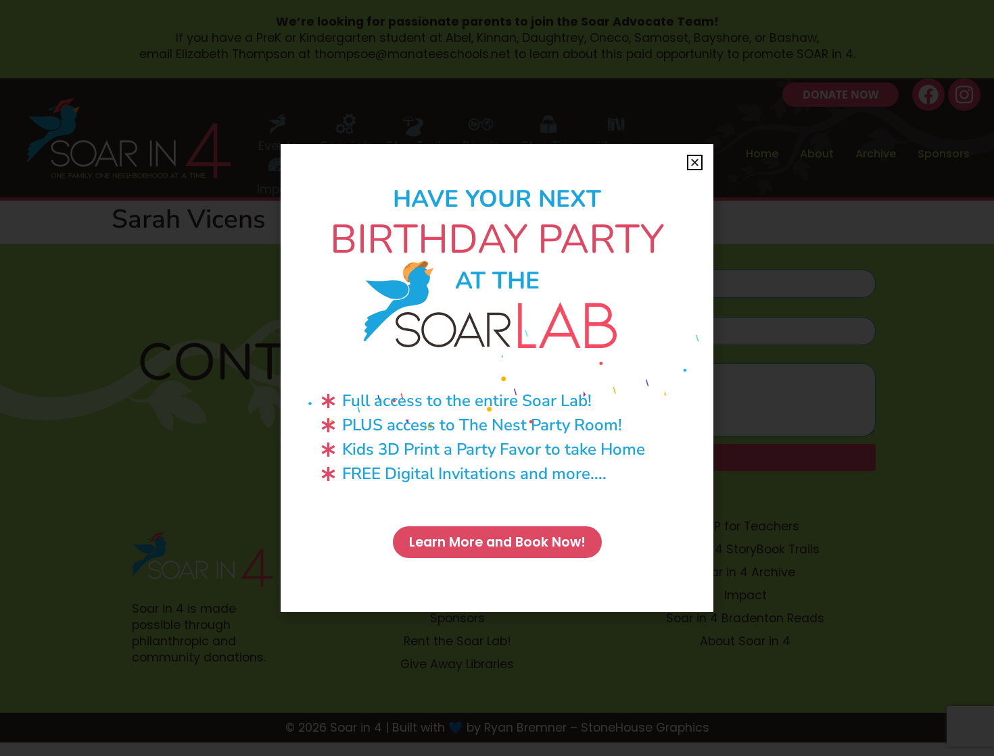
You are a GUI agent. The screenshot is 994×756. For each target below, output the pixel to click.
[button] (695, 162)
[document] (497, 378)
